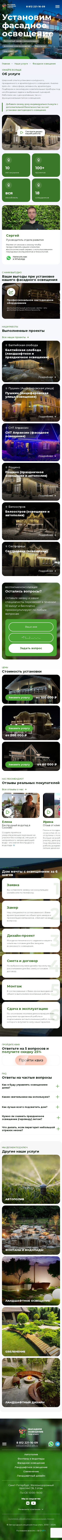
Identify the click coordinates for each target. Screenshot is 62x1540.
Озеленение (31, 1471)
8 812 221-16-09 (35, 6)
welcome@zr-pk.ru (27, 1445)
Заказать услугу (19, 697)
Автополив (31, 1454)
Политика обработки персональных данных (31, 1518)
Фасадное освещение (31, 1463)
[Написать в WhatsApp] (50, 1444)
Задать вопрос (31, 648)
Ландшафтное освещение (31, 1467)
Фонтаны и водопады (31, 1458)
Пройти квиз (31, 1060)
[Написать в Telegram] (57, 1444)
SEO (41, 1530)
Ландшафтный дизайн (31, 1475)
